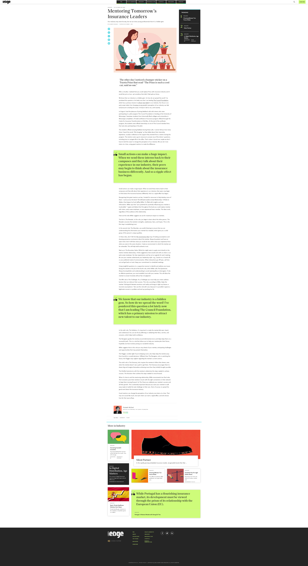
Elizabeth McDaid (113, 24)
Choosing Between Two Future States (189, 19)
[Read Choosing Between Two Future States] (139, 476)
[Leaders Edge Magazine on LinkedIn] (172, 533)
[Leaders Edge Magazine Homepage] (6, 2)
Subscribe (135, 544)
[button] (294, 2)
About (134, 534)
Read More (125, 412)
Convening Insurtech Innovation (115, 448)
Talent (128, 417)
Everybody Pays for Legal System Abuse (191, 473)
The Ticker (135, 538)
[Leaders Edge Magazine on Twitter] (167, 533)
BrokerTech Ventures (120, 458)
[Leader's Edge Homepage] (116, 535)
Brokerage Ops (151, 1)
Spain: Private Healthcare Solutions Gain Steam (117, 506)
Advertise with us (133, 562)
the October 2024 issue (119, 7)
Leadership (122, 417)
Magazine (171, 1)
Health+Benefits (131, 1)
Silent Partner (187, 28)
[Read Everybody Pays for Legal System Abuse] (175, 476)
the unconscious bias (142, 237)
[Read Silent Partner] (165, 444)
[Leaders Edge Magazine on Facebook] (162, 533)
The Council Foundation (161, 100)
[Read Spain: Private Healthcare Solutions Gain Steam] (118, 494)
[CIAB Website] (114, 541)
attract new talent (143, 103)
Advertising (136, 536)
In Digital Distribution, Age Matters (191, 37)
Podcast (181, 1)
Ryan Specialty (193, 41)
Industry (141, 1)
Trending (184, 12)
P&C (121, 1)
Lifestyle (161, 1)
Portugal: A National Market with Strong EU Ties (147, 514)
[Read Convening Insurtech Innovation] (118, 437)
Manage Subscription (148, 542)
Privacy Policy (142, 562)
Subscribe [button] (302, 1)
